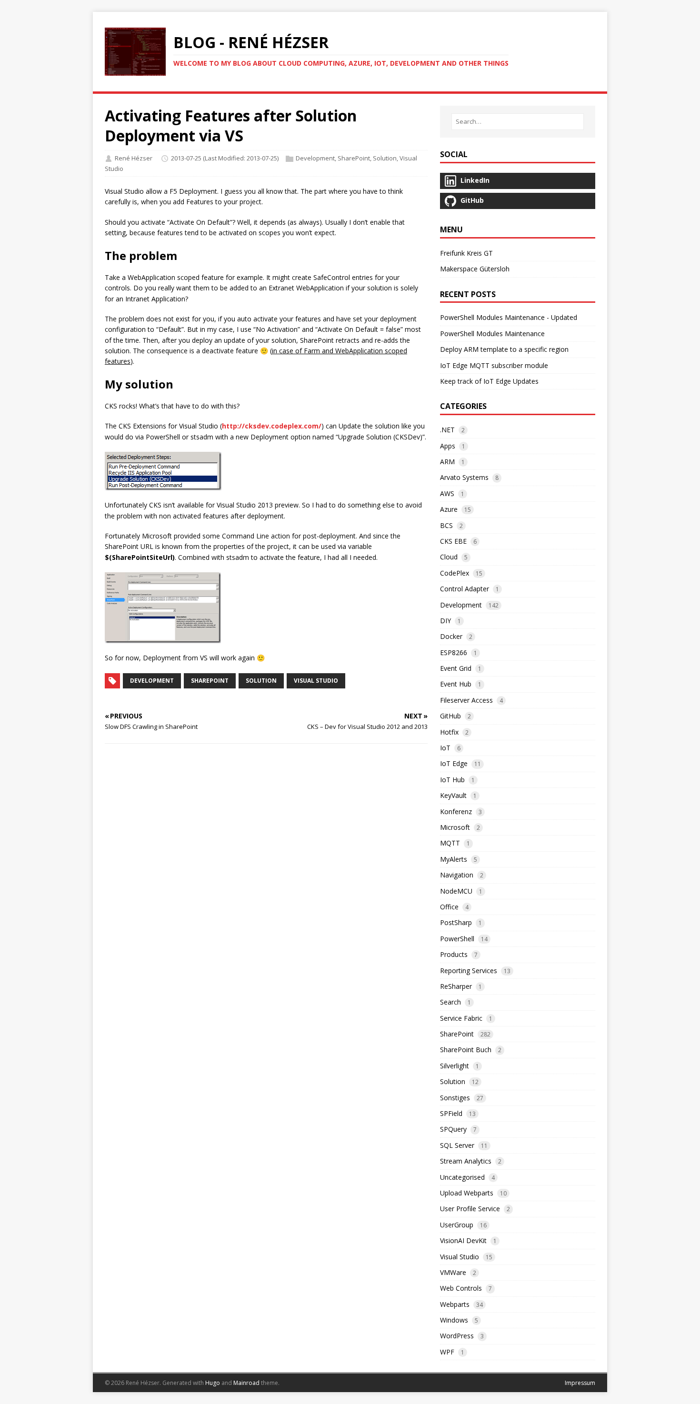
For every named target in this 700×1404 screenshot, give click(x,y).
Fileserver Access (466, 700)
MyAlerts (453, 859)
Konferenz (456, 811)
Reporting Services (468, 970)
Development (315, 158)
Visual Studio (316, 681)
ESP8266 (453, 652)
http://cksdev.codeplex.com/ (271, 425)
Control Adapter (464, 588)
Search (450, 1001)
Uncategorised (462, 1177)
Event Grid (455, 668)
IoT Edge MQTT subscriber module (494, 365)
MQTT (450, 842)
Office (449, 906)
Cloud (449, 556)
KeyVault (453, 795)
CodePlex (454, 573)
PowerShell (457, 938)
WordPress (457, 1335)
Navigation (456, 874)
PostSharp (456, 922)
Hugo (212, 1383)
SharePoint (354, 158)
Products (454, 954)
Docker (451, 636)
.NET (447, 429)
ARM (447, 461)
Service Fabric (461, 1018)
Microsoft (455, 827)
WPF (447, 1351)
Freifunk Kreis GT (466, 253)
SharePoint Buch (465, 1049)
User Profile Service (470, 1208)
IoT (445, 747)
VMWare (453, 1272)
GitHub (450, 715)
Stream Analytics (465, 1160)
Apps (447, 445)
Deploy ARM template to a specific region (504, 349)
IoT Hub (452, 779)
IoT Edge (454, 763)
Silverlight (454, 1065)
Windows (454, 1319)
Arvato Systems (464, 477)
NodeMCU (456, 891)
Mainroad (246, 1383)
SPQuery (453, 1129)
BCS (446, 525)
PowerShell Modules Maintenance (492, 333)
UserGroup (456, 1224)
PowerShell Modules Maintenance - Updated (508, 317)
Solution (385, 158)
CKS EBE (453, 541)
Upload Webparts (466, 1192)
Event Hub (455, 683)
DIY (445, 620)
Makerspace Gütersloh (475, 268)
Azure (449, 509)
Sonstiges (455, 1097)
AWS (447, 493)
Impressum (580, 1383)
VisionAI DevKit (463, 1240)
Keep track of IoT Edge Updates (489, 381)
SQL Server (457, 1145)
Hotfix (449, 732)
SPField (451, 1113)
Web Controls (461, 1288)
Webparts (455, 1304)
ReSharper (456, 986)
